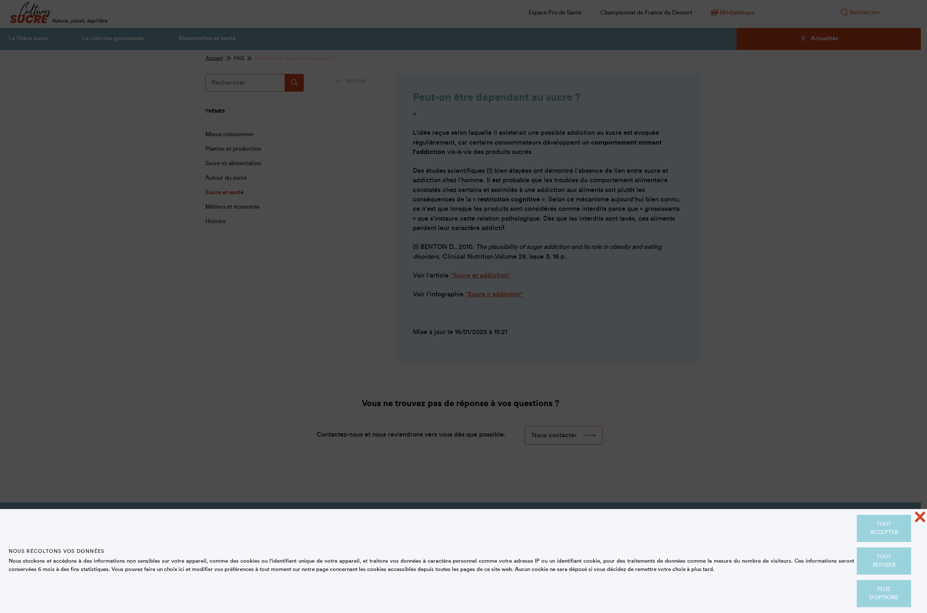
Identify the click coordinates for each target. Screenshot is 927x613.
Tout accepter (884, 528)
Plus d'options (883, 593)
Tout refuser (884, 561)
